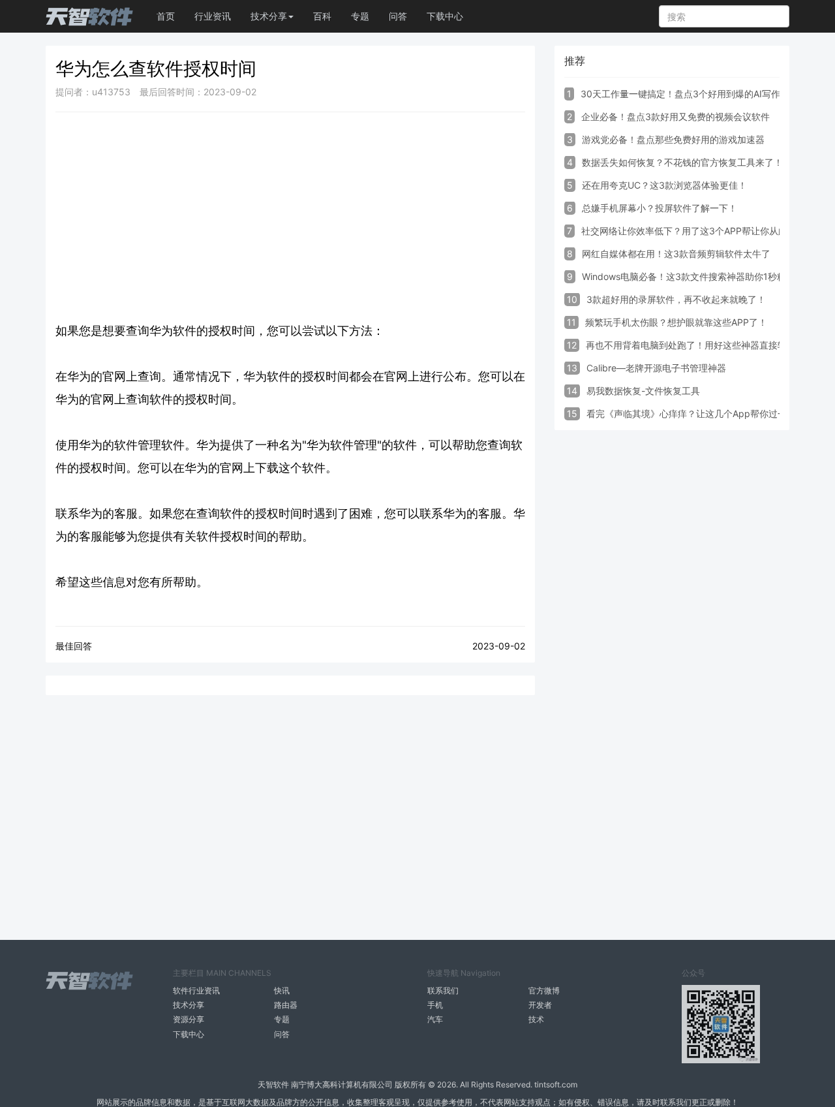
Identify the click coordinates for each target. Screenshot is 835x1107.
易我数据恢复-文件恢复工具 (643, 390)
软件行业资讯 (196, 990)
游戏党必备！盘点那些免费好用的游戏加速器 (673, 139)
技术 (536, 1019)
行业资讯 (212, 16)
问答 (398, 16)
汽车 (435, 1019)
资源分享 (188, 1019)
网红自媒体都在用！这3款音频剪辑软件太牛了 (676, 253)
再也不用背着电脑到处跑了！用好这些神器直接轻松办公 (700, 345)
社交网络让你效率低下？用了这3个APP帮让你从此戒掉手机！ (707, 230)
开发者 (540, 1005)
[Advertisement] (290, 216)
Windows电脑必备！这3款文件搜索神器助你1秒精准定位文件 (707, 276)
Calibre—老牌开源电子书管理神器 (656, 367)
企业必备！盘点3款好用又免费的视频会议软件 (675, 116)
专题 (360, 16)
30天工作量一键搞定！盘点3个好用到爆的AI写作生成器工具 (703, 93)
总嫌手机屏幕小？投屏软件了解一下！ (659, 207)
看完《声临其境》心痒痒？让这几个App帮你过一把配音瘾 (704, 413)
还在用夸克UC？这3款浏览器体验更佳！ (664, 185)
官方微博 (544, 990)
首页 (166, 16)
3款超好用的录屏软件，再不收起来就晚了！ (676, 299)
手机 (435, 1005)
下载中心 (445, 16)
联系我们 (443, 990)
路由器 (285, 1005)
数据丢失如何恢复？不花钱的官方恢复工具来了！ (682, 162)
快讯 (282, 990)
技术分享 (188, 1005)
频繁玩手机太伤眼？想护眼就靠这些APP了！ (676, 322)
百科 (322, 16)
